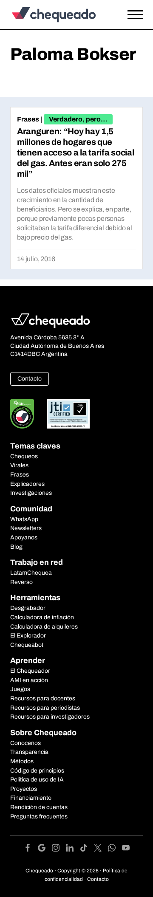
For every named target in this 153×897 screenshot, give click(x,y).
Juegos (20, 689)
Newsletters (26, 528)
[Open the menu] (135, 15)
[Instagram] (59, 849)
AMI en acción (29, 680)
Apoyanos (23, 537)
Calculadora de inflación (42, 617)
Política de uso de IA (37, 779)
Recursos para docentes (42, 698)
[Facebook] (31, 849)
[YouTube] (126, 849)
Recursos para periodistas (45, 708)
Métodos (22, 761)
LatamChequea (31, 573)
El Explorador (28, 635)
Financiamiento (30, 798)
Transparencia (29, 752)
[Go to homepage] (58, 15)
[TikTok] (87, 849)
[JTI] (68, 414)
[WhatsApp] (115, 849)
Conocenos (25, 743)
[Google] (45, 849)
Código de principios (37, 770)
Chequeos (24, 456)
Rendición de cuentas (39, 807)
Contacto (29, 378)
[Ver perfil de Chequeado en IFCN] (22, 414)
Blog (16, 547)
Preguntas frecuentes (39, 816)
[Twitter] (101, 849)
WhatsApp (24, 519)
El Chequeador (30, 671)
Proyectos (23, 789)
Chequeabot (26, 645)
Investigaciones (31, 493)
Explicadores (27, 484)
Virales (19, 465)
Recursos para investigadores (50, 717)
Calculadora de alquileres (44, 626)
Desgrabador (27, 608)
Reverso (21, 582)
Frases (28, 119)
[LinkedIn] (73, 849)
